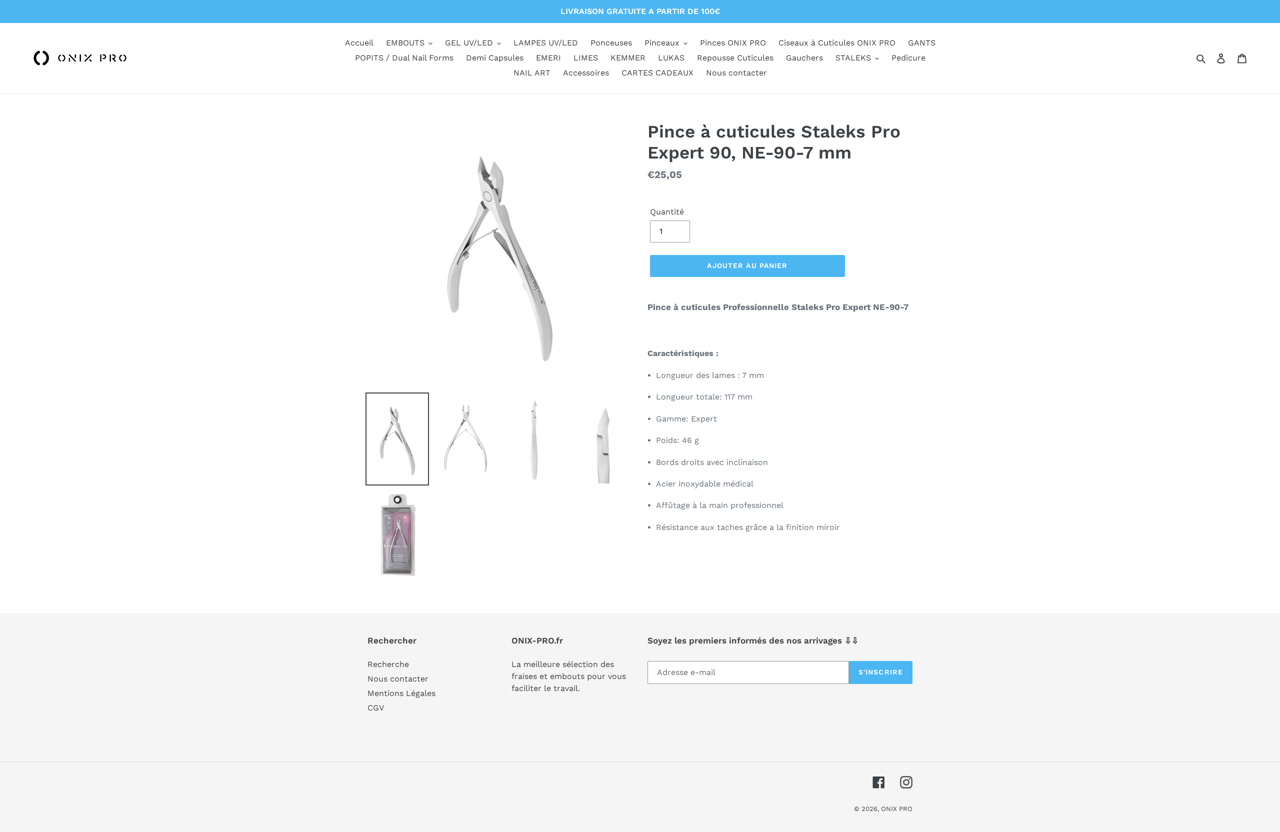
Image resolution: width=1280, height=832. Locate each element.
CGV (376, 707)
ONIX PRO (896, 808)
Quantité (667, 211)
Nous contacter (398, 679)
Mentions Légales (402, 693)
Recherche (388, 664)
